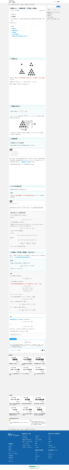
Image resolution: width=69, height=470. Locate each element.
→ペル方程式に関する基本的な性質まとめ (22, 257)
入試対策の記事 (25, 437)
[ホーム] (9, 4)
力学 (49, 435)
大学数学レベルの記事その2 (27, 447)
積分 (36, 445)
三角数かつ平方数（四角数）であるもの (19, 36)
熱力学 (50, 439)
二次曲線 (36, 447)
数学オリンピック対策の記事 (27, 441)
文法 (36, 452)
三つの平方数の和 (15, 34)
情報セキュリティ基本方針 (13, 453)
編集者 (10, 447)
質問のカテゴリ (51, 454)
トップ (55, 1)
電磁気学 (50, 441)
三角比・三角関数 (38, 439)
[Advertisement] (27, 47)
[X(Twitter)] (42, 350)
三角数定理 (14, 32)
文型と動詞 (37, 456)
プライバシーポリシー (12, 451)
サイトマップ (11, 459)
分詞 (36, 459)
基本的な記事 (24, 435)
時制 (36, 458)
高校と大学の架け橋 (52, 447)
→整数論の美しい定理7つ (26, 161)
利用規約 (10, 449)
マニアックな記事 (25, 443)
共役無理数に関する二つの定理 (16, 319)
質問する (50, 458)
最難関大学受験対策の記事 (26, 439)
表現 (36, 454)
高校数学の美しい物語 (15, 4)
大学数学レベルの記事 (26, 445)
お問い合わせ (11, 461)
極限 (36, 443)
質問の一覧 (50, 456)
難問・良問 (37, 435)
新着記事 (58, 1)
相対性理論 (50, 445)
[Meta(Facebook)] (44, 350)
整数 (36, 441)
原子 (49, 443)
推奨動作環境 (11, 457)
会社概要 (10, 446)
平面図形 (36, 437)
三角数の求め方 (15, 30)
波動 (49, 437)
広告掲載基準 (11, 455)
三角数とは (14, 28)
